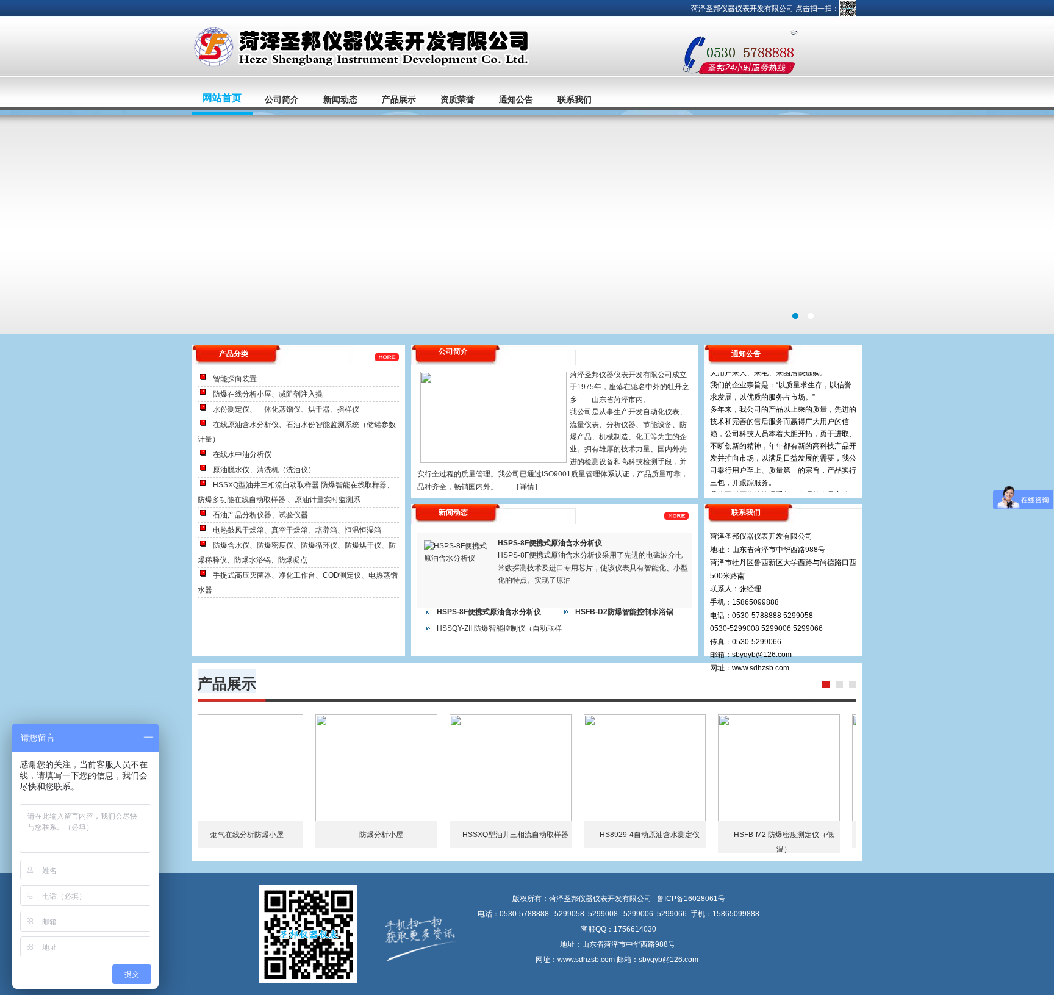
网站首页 (222, 98)
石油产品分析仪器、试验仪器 (260, 515)
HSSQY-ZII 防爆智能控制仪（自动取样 (499, 628)
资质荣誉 (457, 99)
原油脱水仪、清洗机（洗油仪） (264, 469)
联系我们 (574, 99)
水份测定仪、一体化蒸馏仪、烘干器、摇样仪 (286, 409)
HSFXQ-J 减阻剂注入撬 (263, 834)
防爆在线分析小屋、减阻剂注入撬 (268, 394)
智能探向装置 (235, 379)
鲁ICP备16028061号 (691, 898)
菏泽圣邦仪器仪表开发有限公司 (527, 224)
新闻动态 (340, 99)
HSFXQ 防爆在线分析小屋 (397, 834)
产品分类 (233, 354)
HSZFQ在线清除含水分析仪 (666, 834)
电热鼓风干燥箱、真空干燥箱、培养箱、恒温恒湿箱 (297, 530)
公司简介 (282, 99)
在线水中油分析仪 (242, 454)
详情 (527, 487)
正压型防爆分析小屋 (800, 834)
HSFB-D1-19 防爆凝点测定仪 (531, 834)
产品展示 (399, 99)
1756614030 (635, 929)
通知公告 (516, 99)
